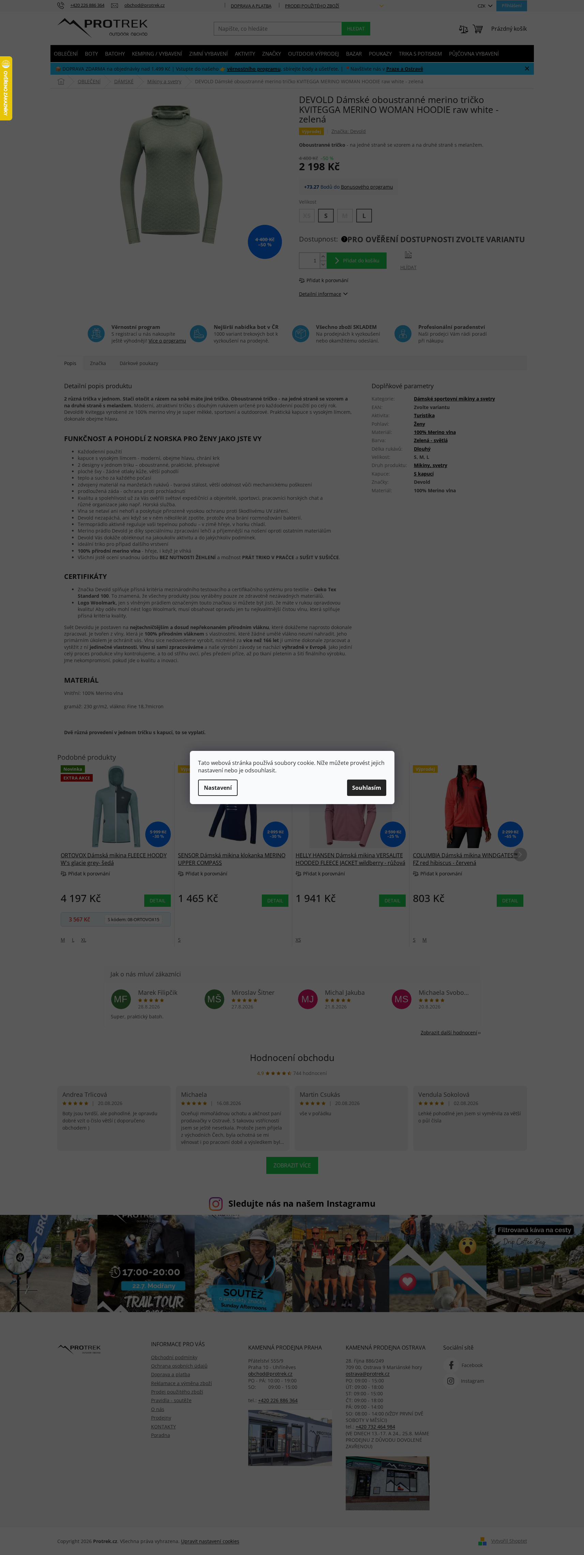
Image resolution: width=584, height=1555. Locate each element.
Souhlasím (366, 787)
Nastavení (218, 787)
